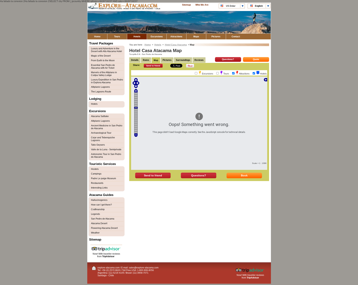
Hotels (137, 36)
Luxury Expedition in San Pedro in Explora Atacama (107, 81)
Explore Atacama (124, 7)
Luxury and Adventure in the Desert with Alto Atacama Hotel (106, 50)
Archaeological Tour (101, 133)
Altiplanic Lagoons (100, 87)
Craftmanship (98, 209)
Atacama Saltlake (100, 116)
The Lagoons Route (101, 91)
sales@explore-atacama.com (143, 267)
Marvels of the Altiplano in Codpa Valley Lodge (104, 74)
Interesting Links (99, 187)
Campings (96, 173)
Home (97, 36)
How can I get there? (101, 204)
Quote (256, 59)
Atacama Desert (99, 223)
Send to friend (153, 66)
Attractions (176, 36)
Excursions (157, 36)
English (259, 6)
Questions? (228, 59)
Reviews (199, 60)
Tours (117, 36)
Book (244, 175)
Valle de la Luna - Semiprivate (106, 149)
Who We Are (201, 5)
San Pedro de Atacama (102, 218)
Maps (196, 36)
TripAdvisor (108, 256)
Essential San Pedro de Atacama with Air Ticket (103, 66)
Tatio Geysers (98, 145)
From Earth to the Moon (103, 60)
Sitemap (186, 5)
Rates (146, 60)
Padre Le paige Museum (103, 178)
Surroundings (183, 60)
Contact (236, 36)
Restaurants (97, 183)
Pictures (215, 36)
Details (135, 60)
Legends (95, 214)
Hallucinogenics (99, 200)
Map (156, 60)
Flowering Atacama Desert (104, 228)
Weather (95, 232)
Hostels (95, 169)
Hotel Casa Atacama (176, 44)
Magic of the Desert (101, 55)
